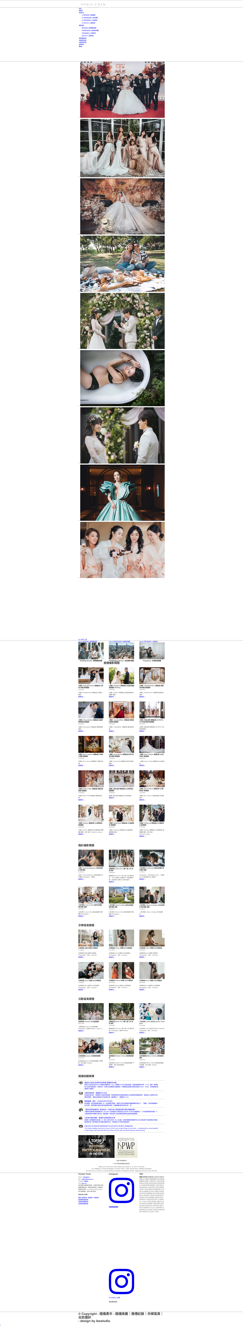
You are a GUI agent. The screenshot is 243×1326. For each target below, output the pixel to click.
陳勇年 (86, 1181)
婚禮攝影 (145, 1177)
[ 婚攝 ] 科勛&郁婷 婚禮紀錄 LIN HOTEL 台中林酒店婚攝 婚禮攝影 (151, 721)
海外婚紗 (141, 1189)
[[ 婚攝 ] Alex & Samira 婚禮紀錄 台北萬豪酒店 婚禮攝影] (152, 778)
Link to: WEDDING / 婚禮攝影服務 (87, 641)
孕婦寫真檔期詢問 (83, 1203)
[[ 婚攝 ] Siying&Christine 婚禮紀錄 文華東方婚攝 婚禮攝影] (91, 675)
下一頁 (85, 639)
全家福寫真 (152, 1195)
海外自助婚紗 (148, 1209)
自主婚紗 (151, 1211)
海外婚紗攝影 (151, 1187)
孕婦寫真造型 (148, 1205)
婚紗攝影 (146, 1183)
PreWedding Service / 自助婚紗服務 (121, 661)
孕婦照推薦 (152, 1181)
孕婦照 (147, 1179)
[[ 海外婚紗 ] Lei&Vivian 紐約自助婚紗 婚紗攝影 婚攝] (152, 858)
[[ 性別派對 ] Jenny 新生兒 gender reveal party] (152, 1011)
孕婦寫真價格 (159, 1207)
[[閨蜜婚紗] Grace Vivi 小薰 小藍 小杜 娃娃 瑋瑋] (121, 858)
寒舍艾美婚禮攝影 (147, 1193)
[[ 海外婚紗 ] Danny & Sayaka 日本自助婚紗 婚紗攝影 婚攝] (152, 895)
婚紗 (156, 1199)
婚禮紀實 (141, 1183)
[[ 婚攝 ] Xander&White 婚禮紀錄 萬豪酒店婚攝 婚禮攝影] (121, 710)
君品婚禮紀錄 (151, 1197)
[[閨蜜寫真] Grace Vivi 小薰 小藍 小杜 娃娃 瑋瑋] (121, 1011)
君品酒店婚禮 (158, 1195)
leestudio (103, 1320)
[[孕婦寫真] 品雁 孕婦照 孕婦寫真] (91, 938)
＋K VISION (144, 1201)
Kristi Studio (152, 1207)
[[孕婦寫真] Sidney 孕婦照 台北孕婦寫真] (121, 970)
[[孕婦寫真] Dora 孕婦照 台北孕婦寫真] (152, 970)
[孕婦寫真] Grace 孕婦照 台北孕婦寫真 (120, 948)
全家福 (146, 1197)
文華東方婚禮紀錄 (148, 1189)
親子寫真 (151, 1191)
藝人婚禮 (160, 1205)
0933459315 (86, 1177)
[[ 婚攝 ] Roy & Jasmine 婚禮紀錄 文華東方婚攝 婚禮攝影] (91, 744)
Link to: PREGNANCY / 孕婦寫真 (148, 641)
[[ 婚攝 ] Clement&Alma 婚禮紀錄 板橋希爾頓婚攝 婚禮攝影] (91, 710)
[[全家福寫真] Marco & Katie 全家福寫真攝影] (152, 1046)
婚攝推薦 (141, 1181)
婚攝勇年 (161, 1177)
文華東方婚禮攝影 (159, 1187)
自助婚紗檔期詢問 (83, 1201)
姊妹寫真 (155, 1205)
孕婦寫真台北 (145, 1211)
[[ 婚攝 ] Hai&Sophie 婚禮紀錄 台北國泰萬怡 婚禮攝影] (121, 813)
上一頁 (81, 639)
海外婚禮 (155, 1209)
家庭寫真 (152, 1199)
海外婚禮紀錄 (145, 1207)
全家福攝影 (150, 1203)
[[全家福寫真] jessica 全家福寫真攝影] (91, 1046)
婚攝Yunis (142, 1179)
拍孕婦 (141, 1193)
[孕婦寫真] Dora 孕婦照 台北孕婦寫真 (150, 980)
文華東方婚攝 (158, 1185)
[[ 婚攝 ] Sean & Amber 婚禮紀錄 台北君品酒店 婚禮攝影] (152, 744)
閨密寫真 (144, 1203)
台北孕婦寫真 (160, 1179)
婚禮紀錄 (84, 1197)
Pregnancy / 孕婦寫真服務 (152, 661)
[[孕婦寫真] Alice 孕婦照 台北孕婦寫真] (91, 970)
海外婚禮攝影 (145, 1191)
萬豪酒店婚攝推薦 (150, 1185)
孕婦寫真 (96, 1197)
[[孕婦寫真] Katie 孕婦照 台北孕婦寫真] (152, 938)
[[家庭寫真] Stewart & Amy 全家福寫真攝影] (121, 1046)
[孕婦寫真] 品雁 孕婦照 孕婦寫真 (88, 948)
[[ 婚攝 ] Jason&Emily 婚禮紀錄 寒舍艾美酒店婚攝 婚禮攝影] (121, 744)
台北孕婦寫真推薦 (159, 1181)
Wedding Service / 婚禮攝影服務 (91, 661)
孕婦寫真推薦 (153, 1179)
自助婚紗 (90, 1197)
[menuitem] (122, 8)
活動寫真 (159, 1201)
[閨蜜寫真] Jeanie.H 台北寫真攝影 (88, 1021)
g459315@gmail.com (87, 1179)
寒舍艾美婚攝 (156, 1193)
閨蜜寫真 (157, 1197)
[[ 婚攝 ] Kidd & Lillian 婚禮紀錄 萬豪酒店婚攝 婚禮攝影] (91, 778)
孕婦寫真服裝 (156, 1203)
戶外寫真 (156, 1211)
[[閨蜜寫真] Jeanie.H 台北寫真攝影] (91, 1011)
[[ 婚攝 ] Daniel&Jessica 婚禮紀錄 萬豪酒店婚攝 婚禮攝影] (152, 675)
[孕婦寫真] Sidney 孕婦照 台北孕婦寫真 (121, 980)
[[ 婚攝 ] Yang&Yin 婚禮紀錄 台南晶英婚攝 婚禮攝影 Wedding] (121, 675)
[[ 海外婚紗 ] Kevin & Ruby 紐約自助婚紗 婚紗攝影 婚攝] (121, 895)
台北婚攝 (147, 1199)
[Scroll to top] (0, 1325)
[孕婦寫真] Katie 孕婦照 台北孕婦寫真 (150, 948)
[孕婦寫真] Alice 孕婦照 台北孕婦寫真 (89, 980)
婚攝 (79, 1197)
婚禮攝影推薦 (157, 1189)
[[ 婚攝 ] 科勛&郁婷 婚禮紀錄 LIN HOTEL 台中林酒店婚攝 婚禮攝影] (152, 710)
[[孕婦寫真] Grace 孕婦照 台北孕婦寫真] (121, 938)
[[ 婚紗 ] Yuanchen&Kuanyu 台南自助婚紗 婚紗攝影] (91, 858)
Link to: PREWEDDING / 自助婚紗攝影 (119, 641)
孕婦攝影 (156, 1191)
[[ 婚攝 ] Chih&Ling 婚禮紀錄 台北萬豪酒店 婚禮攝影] (152, 813)
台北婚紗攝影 (145, 1195)
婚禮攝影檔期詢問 (83, 1199)
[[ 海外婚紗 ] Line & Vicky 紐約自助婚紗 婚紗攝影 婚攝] (91, 895)
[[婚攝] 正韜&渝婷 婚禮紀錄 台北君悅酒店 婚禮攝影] (121, 778)
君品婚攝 (161, 1191)
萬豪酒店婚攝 (152, 1183)
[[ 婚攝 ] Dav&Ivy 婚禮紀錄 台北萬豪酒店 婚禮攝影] (91, 813)
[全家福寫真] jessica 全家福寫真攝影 (89, 1056)
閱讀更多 (80, 696)
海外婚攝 (143, 1185)
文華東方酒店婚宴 (151, 1201)
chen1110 (84, 1183)
